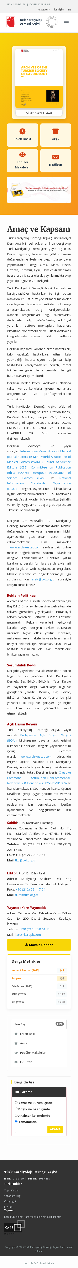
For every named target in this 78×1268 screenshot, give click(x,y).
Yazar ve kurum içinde (35, 1103)
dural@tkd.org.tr (26, 895)
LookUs (28, 1263)
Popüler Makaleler (32, 1053)
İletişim (8, 1207)
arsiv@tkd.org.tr (43, 579)
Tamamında (27, 1122)
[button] (12, 190)
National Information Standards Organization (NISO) (39, 483)
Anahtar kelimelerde (33, 1115)
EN (69, 9)
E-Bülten (25, 1062)
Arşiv (23, 1043)
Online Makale (45, 1263)
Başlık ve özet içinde (33, 1109)
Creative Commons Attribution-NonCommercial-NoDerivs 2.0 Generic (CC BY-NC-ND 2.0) (39, 777)
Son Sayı (39, 1024)
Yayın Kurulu (11, 1190)
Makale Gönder (40, 945)
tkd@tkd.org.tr (25, 860)
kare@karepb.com (28, 934)
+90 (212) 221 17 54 (30, 889)
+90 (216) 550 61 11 (35, 929)
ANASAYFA (44, 9)
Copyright (10, 1201)
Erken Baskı (27, 1034)
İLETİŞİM (59, 9)
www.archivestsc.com (25, 547)
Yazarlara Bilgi (12, 1195)
